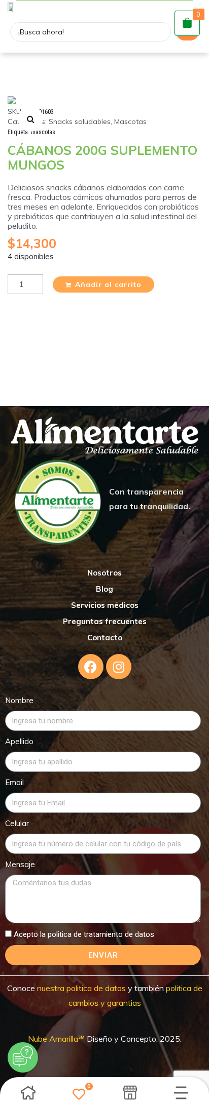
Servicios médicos (104, 605)
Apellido (19, 741)
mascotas (43, 132)
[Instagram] (118, 666)
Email (14, 782)
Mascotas (130, 121)
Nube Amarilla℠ (57, 1039)
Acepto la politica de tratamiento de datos (84, 934)
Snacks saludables (80, 121)
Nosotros (104, 573)
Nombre (19, 700)
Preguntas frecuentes (105, 621)
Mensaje (20, 864)
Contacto (104, 637)
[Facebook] (90, 666)
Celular (17, 823)
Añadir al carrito (108, 284)
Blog (104, 589)
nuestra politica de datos (80, 988)
